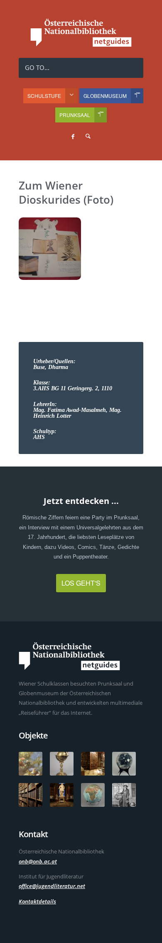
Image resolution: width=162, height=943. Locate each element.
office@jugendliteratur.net (52, 886)
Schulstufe (44, 95)
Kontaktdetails (37, 901)
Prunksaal (74, 114)
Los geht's (81, 583)
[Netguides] (81, 44)
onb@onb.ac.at (38, 861)
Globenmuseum (105, 95)
